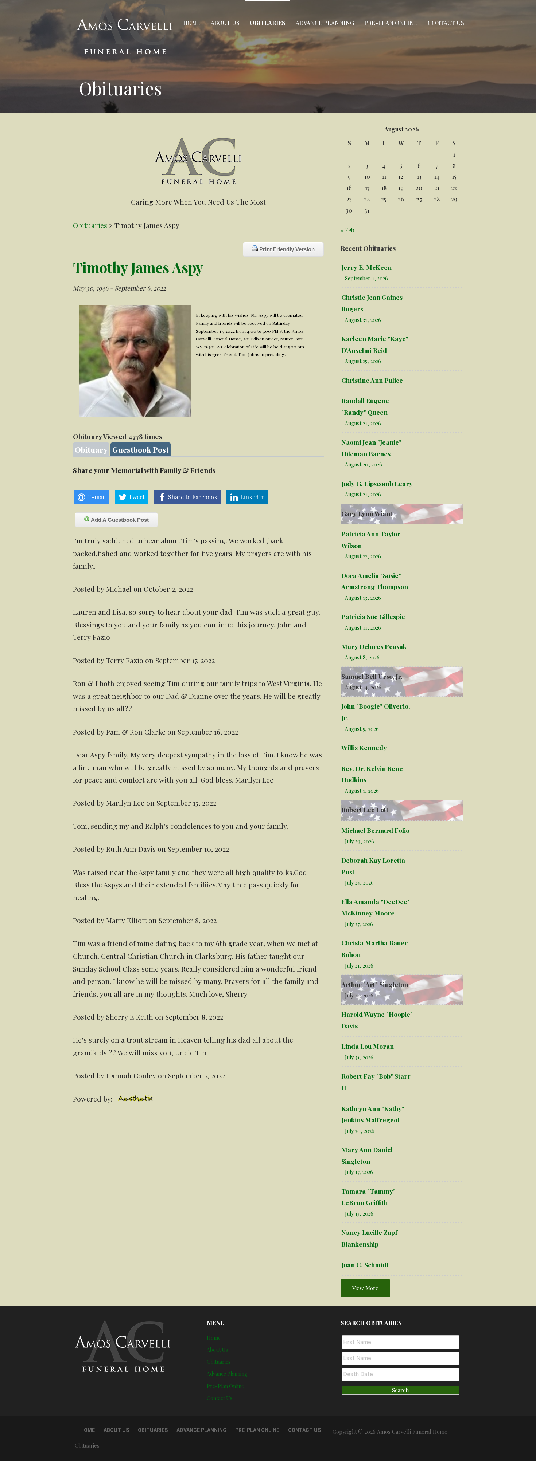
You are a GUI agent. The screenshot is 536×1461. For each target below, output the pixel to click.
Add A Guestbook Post (119, 520)
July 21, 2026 (359, 965)
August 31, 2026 (363, 319)
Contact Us (446, 23)
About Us (225, 23)
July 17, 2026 (359, 1172)
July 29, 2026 (359, 841)
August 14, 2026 (363, 687)
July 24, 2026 (359, 882)
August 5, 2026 (362, 728)
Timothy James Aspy (138, 267)
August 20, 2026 (363, 464)
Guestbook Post (140, 449)
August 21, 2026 (363, 423)
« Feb (347, 230)
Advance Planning (325, 23)
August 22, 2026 (363, 556)
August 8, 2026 (362, 657)
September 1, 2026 (366, 278)
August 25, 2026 (363, 361)
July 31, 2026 (359, 1057)
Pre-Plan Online (390, 23)
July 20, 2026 (359, 1130)
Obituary (91, 449)
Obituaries (268, 23)
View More (365, 1288)
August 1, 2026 (362, 790)
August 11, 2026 (363, 627)
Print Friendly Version (286, 249)
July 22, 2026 (359, 995)
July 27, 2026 (359, 924)
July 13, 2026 (359, 1213)
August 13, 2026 (363, 597)
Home (192, 23)
